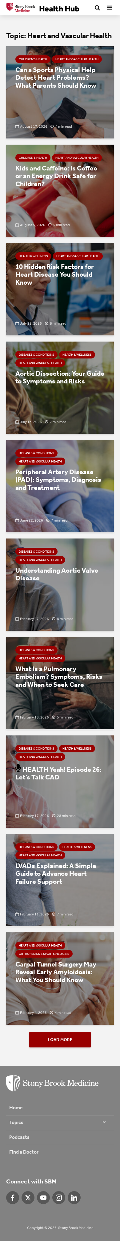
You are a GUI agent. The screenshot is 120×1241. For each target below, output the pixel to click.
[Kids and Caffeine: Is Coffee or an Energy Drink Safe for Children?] (60, 190)
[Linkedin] (74, 1197)
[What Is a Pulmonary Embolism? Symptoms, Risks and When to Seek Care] (60, 683)
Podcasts (19, 1137)
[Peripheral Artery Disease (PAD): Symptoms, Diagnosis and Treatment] (60, 486)
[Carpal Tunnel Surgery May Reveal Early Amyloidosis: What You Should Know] (60, 978)
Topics (16, 1122)
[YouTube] (43, 1197)
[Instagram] (58, 1197)
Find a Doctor (23, 1152)
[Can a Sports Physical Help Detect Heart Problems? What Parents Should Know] (60, 92)
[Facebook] (12, 1197)
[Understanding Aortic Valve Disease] (60, 584)
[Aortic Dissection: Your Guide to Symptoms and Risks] (60, 387)
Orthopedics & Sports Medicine (44, 954)
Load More (60, 1039)
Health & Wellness (33, 256)
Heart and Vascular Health (76, 59)
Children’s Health (33, 59)
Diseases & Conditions (36, 355)
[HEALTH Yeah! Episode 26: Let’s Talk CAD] (60, 781)
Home (16, 1108)
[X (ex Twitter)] (28, 1197)
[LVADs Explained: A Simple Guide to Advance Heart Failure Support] (60, 880)
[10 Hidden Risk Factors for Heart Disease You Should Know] (60, 289)
